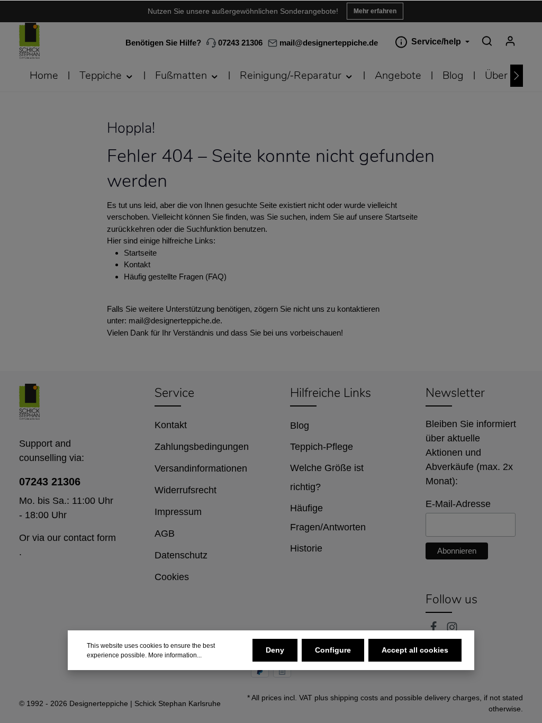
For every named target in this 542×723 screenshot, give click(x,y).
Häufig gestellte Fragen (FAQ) (175, 276)
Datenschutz (181, 555)
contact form (90, 537)
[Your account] (510, 40)
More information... (175, 655)
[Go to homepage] (29, 41)
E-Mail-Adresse (458, 504)
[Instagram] (452, 630)
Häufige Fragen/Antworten (328, 517)
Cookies (172, 577)
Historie (306, 548)
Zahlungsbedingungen (202, 446)
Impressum (178, 512)
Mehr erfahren (375, 11)
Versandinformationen (201, 468)
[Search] (487, 40)
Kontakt (137, 264)
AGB (165, 533)
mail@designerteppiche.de (174, 320)
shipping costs (354, 697)
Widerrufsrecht (185, 490)
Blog (299, 425)
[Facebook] (435, 630)
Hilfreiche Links (330, 392)
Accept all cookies (415, 650)
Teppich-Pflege (321, 446)
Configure (333, 650)
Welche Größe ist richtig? (327, 477)
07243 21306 (239, 42)
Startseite (140, 252)
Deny (275, 650)
